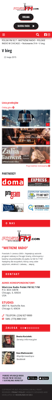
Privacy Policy (18, 392)
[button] (21, 328)
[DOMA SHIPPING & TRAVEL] (13, 181)
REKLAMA (26, 17)
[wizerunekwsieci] (39, 207)
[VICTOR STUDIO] (13, 207)
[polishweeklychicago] (13, 194)
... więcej (30, 264)
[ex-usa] (39, 181)
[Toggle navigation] (3, 35)
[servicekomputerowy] (39, 194)
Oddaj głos (7, 107)
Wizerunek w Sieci (24, 395)
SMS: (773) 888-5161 (16, 318)
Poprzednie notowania (37, 165)
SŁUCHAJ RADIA (24, 25)
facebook (20, 359)
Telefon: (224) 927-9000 (18, 315)
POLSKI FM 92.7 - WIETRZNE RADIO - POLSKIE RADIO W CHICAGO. (26, 7)
